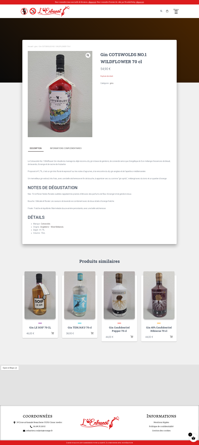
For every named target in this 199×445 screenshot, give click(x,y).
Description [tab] (36, 148)
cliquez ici (140, 2)
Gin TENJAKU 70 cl (80, 327)
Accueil (30, 46)
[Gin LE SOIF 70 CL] (40, 295)
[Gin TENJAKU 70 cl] (79, 295)
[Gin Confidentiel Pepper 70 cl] (119, 295)
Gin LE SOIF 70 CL (40, 327)
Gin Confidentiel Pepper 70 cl (119, 329)
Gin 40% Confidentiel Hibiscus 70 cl (159, 329)
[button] (88, 55)
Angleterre (44, 227)
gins (35, 46)
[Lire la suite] (52, 333)
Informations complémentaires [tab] (66, 148)
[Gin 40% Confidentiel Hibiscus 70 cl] (158, 295)
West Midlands (57, 227)
